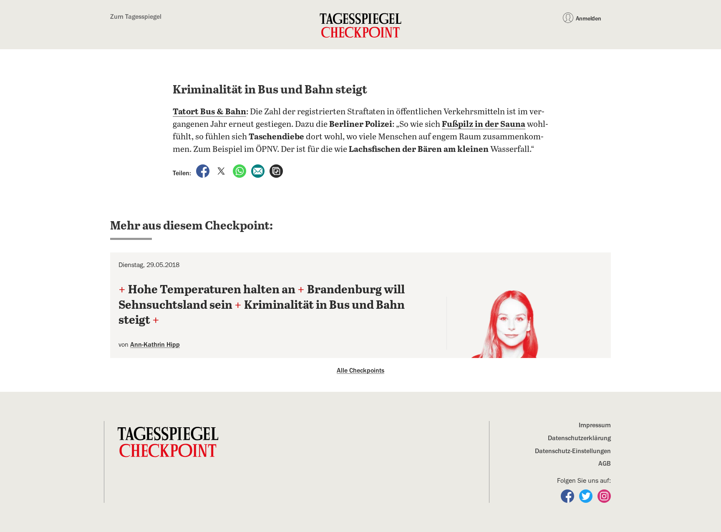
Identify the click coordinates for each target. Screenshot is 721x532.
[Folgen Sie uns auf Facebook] (568, 495)
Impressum (595, 425)
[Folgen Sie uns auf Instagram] (604, 495)
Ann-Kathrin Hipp (155, 344)
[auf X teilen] (221, 170)
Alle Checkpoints (360, 370)
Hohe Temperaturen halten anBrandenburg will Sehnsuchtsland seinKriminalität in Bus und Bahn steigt (261, 305)
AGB (604, 463)
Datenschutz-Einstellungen (573, 451)
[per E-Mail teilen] (258, 170)
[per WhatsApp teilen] (240, 170)
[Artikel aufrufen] (276, 170)
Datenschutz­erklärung (579, 438)
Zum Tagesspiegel (135, 16)
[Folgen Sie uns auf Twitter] (586, 495)
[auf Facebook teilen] (203, 170)
